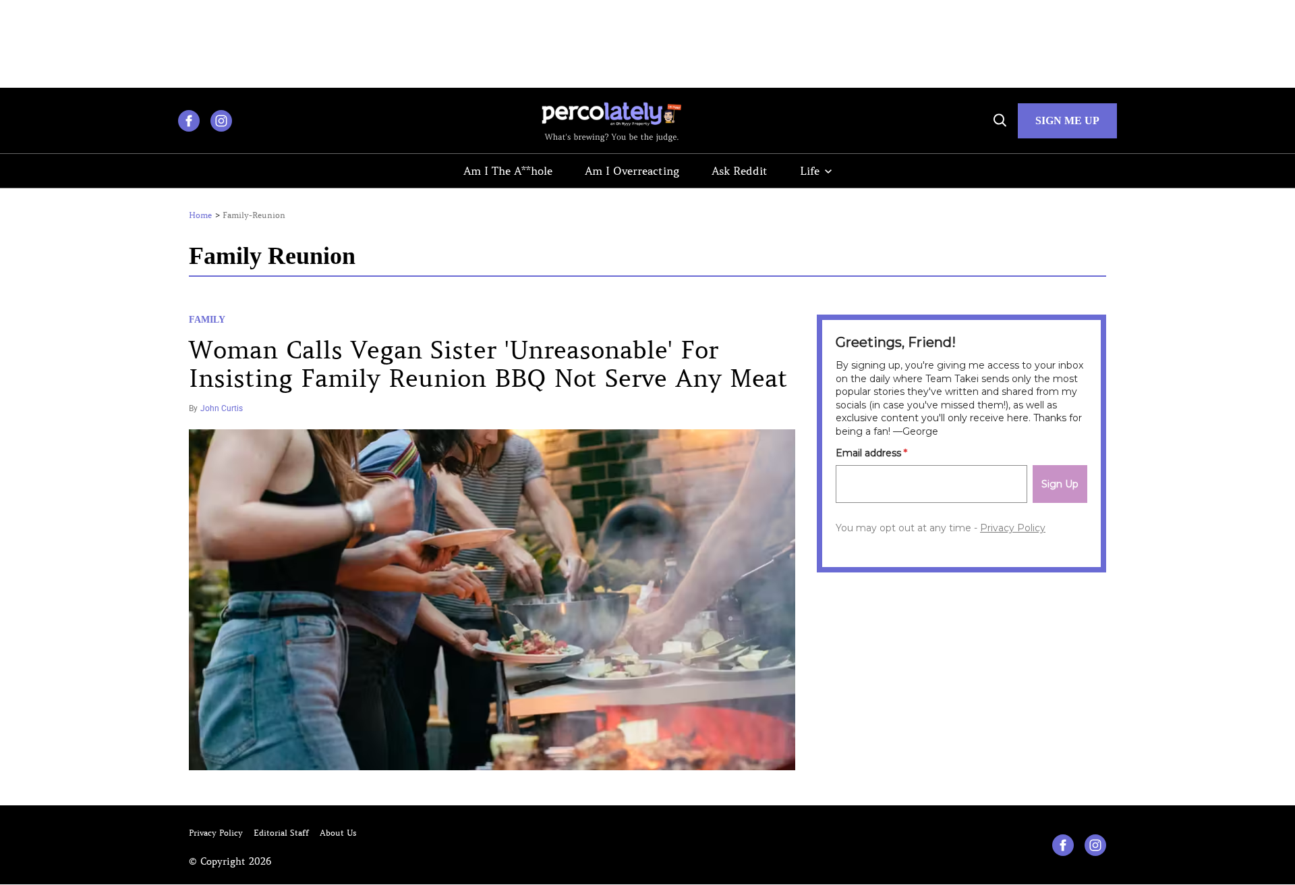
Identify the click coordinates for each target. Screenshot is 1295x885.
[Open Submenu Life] (828, 171)
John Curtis (221, 408)
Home (200, 215)
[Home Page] (612, 120)
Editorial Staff (281, 833)
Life (809, 171)
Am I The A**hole (507, 171)
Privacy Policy (216, 833)
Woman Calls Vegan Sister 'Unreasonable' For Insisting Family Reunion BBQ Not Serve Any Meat (488, 365)
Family (207, 320)
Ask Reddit (740, 171)
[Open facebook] (189, 121)
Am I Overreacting (632, 171)
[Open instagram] (221, 121)
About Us (338, 833)
